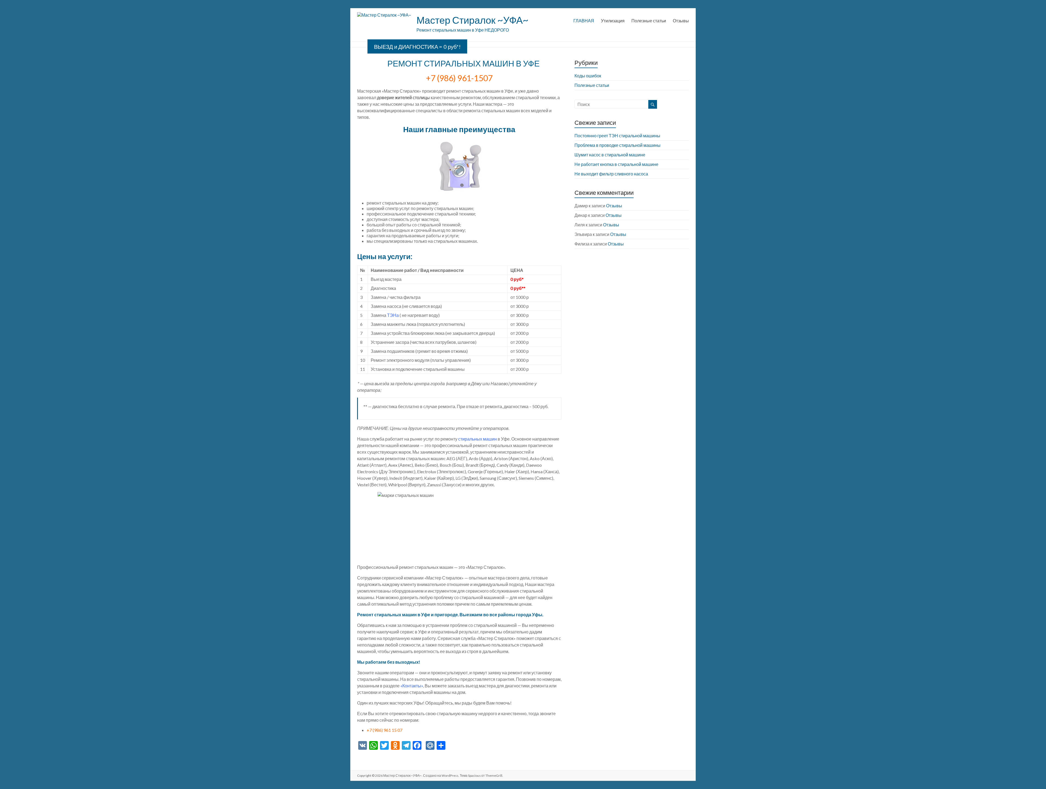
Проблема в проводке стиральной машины (617, 145)
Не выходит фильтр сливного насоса (611, 173)
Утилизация (613, 20)
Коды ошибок (587, 75)
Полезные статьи (648, 20)
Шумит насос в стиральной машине (609, 154)
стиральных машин (477, 438)
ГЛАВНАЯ (583, 20)
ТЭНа (393, 315)
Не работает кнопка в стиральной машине (616, 164)
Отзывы (681, 20)
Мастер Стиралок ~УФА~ (472, 20)
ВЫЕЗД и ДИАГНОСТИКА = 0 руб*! (417, 46)
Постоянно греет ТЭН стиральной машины (617, 135)
